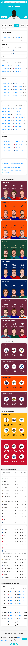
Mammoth (6, 484)
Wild (5, 481)
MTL (16, 68)
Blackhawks (7, 496)
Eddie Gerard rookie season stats (12, 167)
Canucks (6, 523)
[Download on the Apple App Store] (11, 644)
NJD (20, 597)
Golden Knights (7, 501)
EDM (20, 622)
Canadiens (6, 535)
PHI (20, 594)
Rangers (6, 577)
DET (11, 594)
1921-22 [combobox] (4, 29)
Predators (6, 490)
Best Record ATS (6, 414)
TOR (20, 616)
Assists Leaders (6, 202)
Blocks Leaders (6, 261)
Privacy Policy (4, 641)
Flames (5, 520)
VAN (11, 600)
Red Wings (6, 545)
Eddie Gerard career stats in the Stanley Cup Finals (14, 164)
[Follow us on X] (17, 643)
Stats (10, 25)
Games (16, 25)
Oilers (5, 504)
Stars (5, 478)
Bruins (5, 539)
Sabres (5, 529)
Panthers (6, 548)
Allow (24, 639)
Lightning (6, 532)
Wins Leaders (5, 281)
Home (5, 633)
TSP (16, 50)
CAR (20, 612)
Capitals (6, 565)
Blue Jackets (7, 568)
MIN (20, 600)
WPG (11, 603)
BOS (11, 591)
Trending (15, 633)
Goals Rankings (6, 345)
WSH (11, 597)
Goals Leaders (5, 182)
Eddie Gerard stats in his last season (13, 170)
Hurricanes (6, 556)
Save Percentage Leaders (8, 320)
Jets (5, 493)
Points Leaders (6, 222)
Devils (5, 574)
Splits (22, 25)
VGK (20, 625)
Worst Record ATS (6, 441)
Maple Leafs (7, 551)
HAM (16, 65)
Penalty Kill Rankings (7, 393)
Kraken (5, 517)
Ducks (5, 507)
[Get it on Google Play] (14, 644)
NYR (11, 619)
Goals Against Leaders (8, 301)
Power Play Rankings (7, 377)
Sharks (5, 513)
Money (10, 633)
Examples (21, 633)
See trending (7, 172)
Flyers (5, 562)
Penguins (6, 559)
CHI (11, 625)
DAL (20, 603)
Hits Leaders (5, 241)
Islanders (6, 571)
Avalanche (6, 475)
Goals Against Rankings (8, 361)
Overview (4, 25)
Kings (5, 510)
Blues (5, 487)
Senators (4, 17)
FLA (20, 591)
